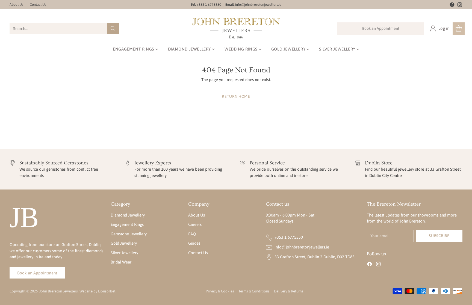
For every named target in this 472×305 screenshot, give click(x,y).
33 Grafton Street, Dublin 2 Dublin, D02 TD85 (315, 256)
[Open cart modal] (459, 28)
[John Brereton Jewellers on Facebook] (452, 5)
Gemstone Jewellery (129, 234)
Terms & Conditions (254, 291)
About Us (196, 215)
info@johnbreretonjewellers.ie (302, 247)
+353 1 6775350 (289, 237)
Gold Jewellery (124, 243)
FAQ (192, 234)
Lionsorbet (107, 291)
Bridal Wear (121, 262)
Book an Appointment (380, 28)
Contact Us (198, 252)
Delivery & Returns (288, 291)
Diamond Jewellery (128, 215)
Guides (194, 243)
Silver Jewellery (124, 252)
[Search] (113, 28)
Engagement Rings (127, 224)
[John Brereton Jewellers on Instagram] (459, 5)
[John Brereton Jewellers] (236, 28)
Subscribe (439, 235)
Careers (195, 224)
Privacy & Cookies (220, 291)
